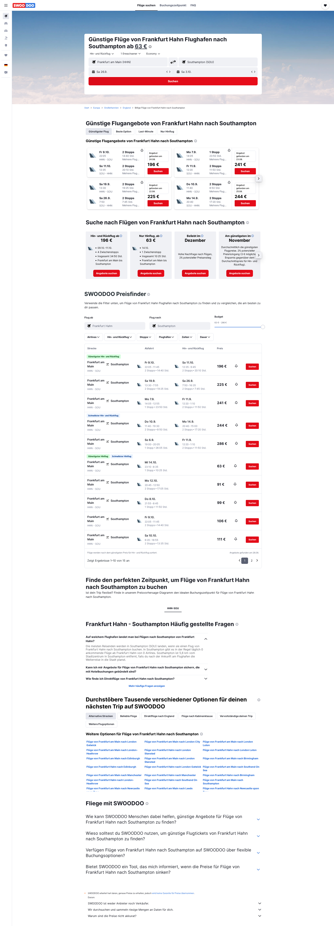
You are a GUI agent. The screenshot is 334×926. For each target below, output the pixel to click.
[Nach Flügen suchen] (5, 16)
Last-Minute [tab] (146, 131)
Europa (96, 107)
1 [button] (244, 560)
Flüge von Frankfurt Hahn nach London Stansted (168, 751)
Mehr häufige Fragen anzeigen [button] (147, 685)
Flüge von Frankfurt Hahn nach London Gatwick (173, 766)
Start (86, 107)
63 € (141, 46)
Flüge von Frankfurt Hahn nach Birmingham (229, 775)
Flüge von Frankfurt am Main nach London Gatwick (111, 743)
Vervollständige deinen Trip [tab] (236, 716)
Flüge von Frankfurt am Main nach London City (172, 741)
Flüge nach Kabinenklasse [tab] (197, 716)
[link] (106, 273)
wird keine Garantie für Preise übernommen (173, 893)
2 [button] (252, 560)
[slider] (263, 327)
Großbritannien (111, 107)
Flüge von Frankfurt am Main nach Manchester (114, 775)
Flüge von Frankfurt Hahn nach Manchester (170, 775)
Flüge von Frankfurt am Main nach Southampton (223, 781)
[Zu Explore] (5, 45)
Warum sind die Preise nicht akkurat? (112, 916)
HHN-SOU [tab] (173, 608)
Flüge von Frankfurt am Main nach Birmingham (230, 758)
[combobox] (102, 53)
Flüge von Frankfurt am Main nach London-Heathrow (112, 751)
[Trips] (5, 55)
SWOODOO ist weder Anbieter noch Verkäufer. (118, 903)
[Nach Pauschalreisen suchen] (5, 37)
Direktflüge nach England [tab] (159, 716)
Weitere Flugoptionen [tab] (101, 724)
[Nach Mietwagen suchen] (5, 30)
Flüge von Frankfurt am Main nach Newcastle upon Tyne (113, 790)
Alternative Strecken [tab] (101, 716)
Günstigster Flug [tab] (99, 131)
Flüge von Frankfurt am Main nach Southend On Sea (231, 768)
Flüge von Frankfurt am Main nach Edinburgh (113, 758)
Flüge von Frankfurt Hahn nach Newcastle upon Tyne (231, 790)
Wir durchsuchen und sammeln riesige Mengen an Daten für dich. (130, 909)
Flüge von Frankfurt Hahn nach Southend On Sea (171, 781)
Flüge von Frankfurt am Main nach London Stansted (170, 760)
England (127, 107)
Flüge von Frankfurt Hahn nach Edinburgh (111, 766)
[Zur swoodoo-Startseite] (24, 5)
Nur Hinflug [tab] (167, 131)
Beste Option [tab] (123, 131)
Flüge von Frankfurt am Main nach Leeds (169, 788)
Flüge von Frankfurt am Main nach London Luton (228, 743)
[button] (6, 5)
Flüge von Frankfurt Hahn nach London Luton (230, 749)
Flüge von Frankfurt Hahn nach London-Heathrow (110, 781)
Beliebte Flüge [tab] (128, 716)
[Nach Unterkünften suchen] (5, 23)
